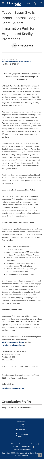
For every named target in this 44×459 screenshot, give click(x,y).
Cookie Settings (26, 447)
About (22, 427)
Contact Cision (21, 422)
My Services (21, 429)
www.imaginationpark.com (13, 345)
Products (22, 424)
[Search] (41, 3)
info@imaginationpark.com (13, 342)
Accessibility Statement (22, 449)
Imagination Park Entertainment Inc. (17, 407)
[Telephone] (35, 3)
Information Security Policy (27, 444)
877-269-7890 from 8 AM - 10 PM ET (22, 435)
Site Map (15, 447)
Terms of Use (10, 444)
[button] (22, 46)
